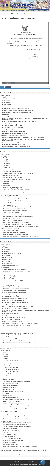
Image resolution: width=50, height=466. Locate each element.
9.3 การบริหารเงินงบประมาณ (7, 285)
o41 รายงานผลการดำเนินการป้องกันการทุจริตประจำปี (13, 448)
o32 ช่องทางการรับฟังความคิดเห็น (9, 428)
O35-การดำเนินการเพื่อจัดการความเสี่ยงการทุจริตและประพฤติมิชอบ (16, 325)
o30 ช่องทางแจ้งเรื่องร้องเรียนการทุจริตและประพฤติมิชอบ (14, 424)
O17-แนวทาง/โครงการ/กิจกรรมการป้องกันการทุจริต (13, 144)
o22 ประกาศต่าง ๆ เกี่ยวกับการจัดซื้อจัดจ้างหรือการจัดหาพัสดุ (15, 405)
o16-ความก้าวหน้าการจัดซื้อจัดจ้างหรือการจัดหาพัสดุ (13, 191)
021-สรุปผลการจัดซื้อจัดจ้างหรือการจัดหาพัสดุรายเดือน (14, 290)
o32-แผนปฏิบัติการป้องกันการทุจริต (10, 230)
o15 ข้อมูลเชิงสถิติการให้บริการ (8, 389)
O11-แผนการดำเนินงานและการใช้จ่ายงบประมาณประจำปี (14, 269)
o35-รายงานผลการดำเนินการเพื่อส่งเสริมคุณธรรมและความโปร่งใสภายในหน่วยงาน (20, 236)
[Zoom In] (14, 83)
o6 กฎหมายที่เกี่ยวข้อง (7, 364)
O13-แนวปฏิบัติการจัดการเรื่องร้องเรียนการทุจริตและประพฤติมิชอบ (16, 131)
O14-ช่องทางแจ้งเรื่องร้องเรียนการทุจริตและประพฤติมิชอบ (14, 133)
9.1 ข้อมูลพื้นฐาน (4, 97)
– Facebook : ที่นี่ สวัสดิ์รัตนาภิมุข (11, 371)
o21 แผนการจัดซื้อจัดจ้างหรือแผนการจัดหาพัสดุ (12, 403)
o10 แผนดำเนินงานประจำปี (8, 379)
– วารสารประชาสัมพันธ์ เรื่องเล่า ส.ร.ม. (12, 369)
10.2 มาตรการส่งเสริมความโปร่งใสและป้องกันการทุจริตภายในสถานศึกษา (17, 333)
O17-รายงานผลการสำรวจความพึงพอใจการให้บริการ (13, 281)
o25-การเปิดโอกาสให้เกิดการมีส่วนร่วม (10, 212)
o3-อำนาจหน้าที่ (5, 162)
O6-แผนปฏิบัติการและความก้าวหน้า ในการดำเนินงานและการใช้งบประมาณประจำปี (20, 110)
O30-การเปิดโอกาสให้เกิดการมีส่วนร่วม (10, 313)
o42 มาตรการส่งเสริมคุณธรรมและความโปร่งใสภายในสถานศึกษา (16, 452)
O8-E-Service (5, 114)
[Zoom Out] (12, 83)
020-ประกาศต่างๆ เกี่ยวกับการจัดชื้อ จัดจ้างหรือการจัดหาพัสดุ (15, 289)
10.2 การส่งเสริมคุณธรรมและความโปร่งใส (10, 143)
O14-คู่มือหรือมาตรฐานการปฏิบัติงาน (10, 275)
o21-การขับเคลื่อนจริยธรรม (8, 203)
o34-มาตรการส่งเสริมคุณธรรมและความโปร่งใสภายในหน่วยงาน (15, 234)
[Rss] (25, 463)
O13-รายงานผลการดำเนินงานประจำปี (10, 273)
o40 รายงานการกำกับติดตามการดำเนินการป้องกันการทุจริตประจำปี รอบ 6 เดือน (19, 446)
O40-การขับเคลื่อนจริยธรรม (8, 337)
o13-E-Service (5, 183)
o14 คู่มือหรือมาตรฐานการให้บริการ (9, 387)
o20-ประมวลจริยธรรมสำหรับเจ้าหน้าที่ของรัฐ (11, 201)
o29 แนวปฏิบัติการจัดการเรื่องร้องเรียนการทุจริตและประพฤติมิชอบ (16, 423)
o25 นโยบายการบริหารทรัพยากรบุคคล (10, 413)
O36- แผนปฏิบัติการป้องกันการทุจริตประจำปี (12, 327)
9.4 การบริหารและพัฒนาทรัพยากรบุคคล (9, 124)
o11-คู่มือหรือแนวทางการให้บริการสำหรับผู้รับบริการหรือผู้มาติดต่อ (16, 179)
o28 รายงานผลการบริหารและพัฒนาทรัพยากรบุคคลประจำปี (15, 419)
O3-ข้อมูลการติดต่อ (6, 102)
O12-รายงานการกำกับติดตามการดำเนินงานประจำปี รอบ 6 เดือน (16, 271)
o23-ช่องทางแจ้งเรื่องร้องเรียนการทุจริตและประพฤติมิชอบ (14, 209)
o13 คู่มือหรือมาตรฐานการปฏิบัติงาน (10, 385)
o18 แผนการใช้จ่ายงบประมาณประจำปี (10, 397)
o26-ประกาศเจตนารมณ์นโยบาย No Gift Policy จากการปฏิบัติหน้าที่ (17, 216)
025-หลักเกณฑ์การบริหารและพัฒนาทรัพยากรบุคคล (13, 300)
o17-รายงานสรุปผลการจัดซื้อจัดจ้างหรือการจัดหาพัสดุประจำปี (15, 193)
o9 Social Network (7, 376)
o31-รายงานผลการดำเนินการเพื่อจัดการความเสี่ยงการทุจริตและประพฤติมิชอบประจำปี (20, 226)
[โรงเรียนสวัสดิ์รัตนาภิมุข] (25, 5)
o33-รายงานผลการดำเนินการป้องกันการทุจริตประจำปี (13, 232)
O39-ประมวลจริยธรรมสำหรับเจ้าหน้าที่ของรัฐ (11, 335)
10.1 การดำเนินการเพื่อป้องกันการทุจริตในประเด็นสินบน (13, 136)
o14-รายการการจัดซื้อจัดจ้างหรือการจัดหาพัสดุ (12, 187)
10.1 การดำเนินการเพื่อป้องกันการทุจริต (9, 316)
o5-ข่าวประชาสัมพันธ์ (6, 165)
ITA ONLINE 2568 (5, 95)
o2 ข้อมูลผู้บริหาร (5, 356)
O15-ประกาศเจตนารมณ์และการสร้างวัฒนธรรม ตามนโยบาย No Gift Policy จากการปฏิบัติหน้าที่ (23, 137)
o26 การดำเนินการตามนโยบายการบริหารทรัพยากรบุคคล (14, 415)
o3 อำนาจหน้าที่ (5, 358)
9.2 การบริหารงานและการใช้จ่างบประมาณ (10, 170)
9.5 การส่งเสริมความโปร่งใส (7, 130)
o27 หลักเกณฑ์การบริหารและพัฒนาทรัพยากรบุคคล (13, 417)
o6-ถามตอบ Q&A (6, 167)
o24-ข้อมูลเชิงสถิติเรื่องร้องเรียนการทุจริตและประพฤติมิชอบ (15, 211)
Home (3, 14)
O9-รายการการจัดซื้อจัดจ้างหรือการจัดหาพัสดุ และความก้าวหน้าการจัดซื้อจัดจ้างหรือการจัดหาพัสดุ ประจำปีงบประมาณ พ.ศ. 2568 (24, 119)
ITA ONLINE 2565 (5, 351)
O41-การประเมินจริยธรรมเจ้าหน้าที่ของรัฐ (11, 339)
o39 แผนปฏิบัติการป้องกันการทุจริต (10, 444)
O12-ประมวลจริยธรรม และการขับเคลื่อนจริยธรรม (12, 127)
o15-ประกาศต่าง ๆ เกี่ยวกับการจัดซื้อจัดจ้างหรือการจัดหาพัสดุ (15, 189)
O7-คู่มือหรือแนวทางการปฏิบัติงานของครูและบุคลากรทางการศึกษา (16, 112)
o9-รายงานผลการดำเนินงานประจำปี (10, 175)
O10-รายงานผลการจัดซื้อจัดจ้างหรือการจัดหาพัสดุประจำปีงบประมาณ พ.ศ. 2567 (19, 121)
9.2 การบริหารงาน (5, 267)
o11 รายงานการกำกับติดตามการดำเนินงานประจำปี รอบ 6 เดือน (16, 381)
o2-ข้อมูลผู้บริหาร (6, 160)
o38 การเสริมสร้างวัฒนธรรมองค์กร (9, 442)
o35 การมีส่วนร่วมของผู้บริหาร (8, 436)
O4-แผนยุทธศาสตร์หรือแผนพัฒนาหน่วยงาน (11, 253)
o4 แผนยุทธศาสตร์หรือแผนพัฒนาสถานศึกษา (12, 360)
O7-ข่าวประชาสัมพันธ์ (6, 259)
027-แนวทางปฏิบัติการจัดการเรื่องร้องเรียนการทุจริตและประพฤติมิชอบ (17, 306)
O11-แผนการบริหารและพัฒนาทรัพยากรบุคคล (12, 125)
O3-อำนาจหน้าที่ (5, 251)
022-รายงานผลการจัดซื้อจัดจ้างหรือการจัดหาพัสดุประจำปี (14, 292)
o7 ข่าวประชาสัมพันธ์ (6, 366)
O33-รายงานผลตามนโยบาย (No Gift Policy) (12, 321)
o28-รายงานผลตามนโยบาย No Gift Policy (12, 220)
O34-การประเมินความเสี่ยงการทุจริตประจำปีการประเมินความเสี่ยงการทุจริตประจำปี (20, 323)
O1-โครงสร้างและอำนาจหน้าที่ (8, 99)
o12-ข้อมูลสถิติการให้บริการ (8, 181)
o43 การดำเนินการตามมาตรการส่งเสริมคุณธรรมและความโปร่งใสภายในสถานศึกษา (20, 454)
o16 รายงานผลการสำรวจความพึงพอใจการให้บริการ (13, 391)
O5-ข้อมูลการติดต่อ (6, 255)
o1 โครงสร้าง (5, 354)
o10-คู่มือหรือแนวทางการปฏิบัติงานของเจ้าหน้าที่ (12, 177)
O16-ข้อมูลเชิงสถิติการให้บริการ (9, 279)
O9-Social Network (7, 263)
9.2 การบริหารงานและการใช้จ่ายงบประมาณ (10, 107)
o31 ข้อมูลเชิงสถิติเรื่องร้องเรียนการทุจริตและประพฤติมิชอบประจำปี (16, 426)
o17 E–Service (5, 393)
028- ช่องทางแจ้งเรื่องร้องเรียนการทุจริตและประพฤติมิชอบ (15, 308)
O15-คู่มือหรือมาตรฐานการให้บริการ (9, 277)
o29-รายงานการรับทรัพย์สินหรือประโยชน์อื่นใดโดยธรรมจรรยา (15, 222)
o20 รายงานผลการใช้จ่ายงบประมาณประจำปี (11, 401)
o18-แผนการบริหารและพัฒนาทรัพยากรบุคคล (12, 197)
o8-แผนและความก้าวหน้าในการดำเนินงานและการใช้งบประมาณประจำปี (17, 173)
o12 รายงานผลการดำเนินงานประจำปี (10, 383)
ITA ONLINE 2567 (5, 154)
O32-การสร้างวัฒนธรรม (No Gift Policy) (11, 319)
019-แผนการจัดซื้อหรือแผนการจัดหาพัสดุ (11, 287)
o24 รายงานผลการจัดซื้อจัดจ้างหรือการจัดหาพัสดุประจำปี (14, 409)
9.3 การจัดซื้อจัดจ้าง (5, 117)
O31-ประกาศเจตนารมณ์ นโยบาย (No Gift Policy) (13, 317)
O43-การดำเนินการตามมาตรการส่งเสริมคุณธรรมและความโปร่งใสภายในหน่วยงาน (19, 343)
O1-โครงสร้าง (5, 248)
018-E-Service (5, 283)
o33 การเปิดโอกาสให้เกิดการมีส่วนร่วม (10, 430)
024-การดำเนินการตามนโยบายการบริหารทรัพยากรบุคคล (14, 298)
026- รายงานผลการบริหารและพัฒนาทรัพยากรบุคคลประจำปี (15, 302)
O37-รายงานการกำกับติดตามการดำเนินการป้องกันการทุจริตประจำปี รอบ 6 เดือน (19, 329)
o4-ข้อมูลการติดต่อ (6, 164)
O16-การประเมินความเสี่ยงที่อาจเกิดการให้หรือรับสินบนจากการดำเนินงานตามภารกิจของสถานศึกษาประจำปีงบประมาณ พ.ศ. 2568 (25, 139)
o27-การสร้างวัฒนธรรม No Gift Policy (11, 218)
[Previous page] (3, 83)
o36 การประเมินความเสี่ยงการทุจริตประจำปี (11, 438)
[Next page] (5, 83)
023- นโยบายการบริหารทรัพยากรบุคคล (10, 296)
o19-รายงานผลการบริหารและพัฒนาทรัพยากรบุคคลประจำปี (15, 199)
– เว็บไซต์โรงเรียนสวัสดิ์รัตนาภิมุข (11, 367)
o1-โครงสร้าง (5, 158)
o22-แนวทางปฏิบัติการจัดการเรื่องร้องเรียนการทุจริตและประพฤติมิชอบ (17, 207)
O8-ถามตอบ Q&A (6, 261)
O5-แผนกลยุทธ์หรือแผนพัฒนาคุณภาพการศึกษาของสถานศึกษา (15, 108)
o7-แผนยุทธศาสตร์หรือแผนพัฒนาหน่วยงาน (11, 171)
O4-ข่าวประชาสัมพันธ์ (6, 104)
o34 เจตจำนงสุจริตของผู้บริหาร (9, 434)
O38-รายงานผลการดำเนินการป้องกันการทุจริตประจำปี (14, 331)
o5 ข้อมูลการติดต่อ (6, 362)
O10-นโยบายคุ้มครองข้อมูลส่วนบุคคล (10, 265)
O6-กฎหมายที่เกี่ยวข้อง (7, 257)
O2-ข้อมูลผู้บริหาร (6, 101)
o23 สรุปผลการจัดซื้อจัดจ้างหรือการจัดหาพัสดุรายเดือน (14, 407)
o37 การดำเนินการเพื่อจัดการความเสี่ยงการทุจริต (12, 440)
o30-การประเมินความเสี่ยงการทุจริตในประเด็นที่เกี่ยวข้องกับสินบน (16, 224)
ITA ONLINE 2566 (5, 244)
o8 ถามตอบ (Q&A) (6, 374)
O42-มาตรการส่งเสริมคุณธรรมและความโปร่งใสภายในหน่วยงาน (15, 341)
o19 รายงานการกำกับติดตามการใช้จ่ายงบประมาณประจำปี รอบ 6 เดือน (17, 399)
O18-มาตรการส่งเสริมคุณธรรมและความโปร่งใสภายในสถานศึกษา (16, 146)
